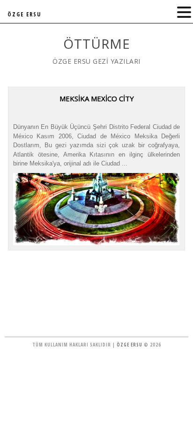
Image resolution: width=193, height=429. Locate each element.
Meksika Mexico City (96, 98)
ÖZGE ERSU (24, 14)
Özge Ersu (129, 344)
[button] (184, 12)
